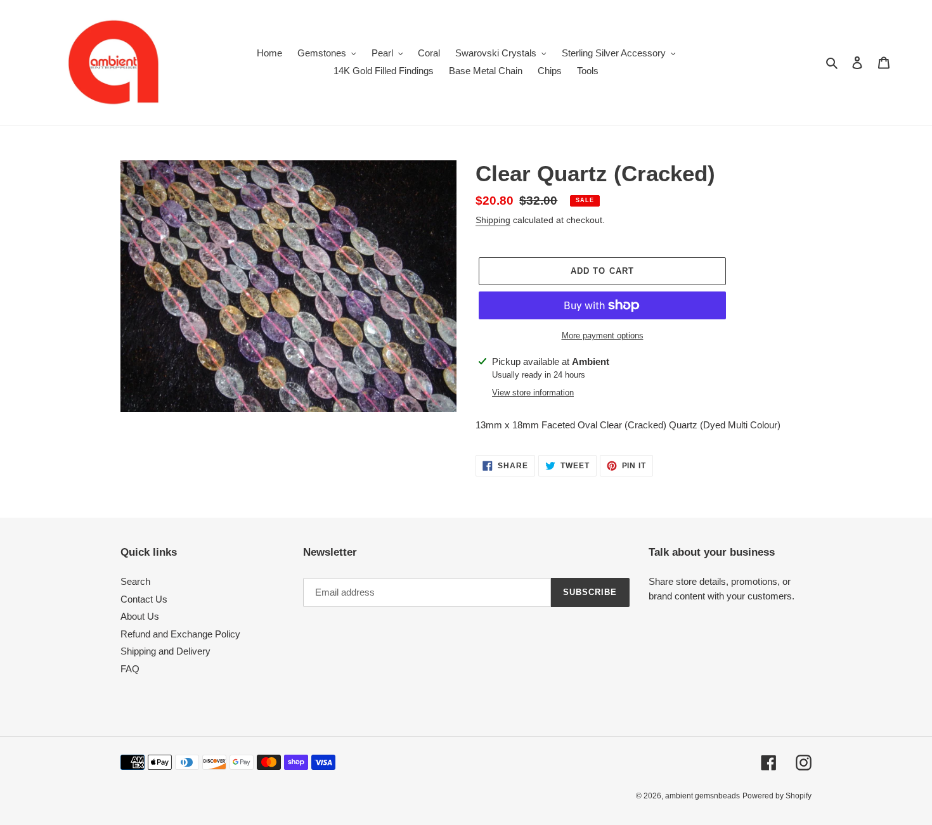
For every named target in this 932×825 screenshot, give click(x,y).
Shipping (493, 220)
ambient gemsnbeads (702, 795)
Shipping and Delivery (165, 651)
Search (135, 581)
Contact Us (143, 599)
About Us (139, 616)
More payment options (603, 335)
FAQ (129, 668)
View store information (533, 392)
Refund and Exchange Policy (180, 634)
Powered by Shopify (777, 795)
